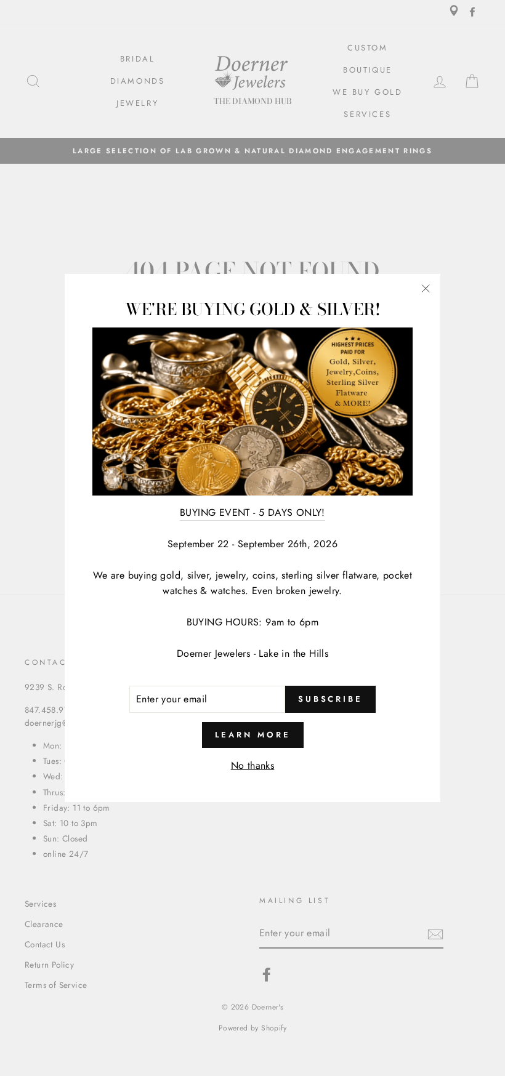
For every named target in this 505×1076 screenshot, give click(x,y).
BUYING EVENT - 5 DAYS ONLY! (252, 512)
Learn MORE (253, 735)
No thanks (253, 765)
